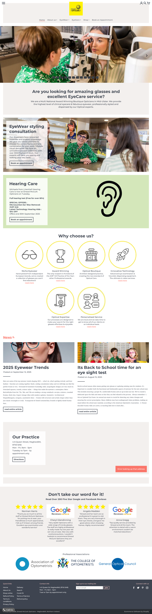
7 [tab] (77, 77)
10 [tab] (89, 77)
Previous (4, 55)
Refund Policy (8, 596)
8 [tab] (81, 77)
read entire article (13, 409)
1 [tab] (53, 77)
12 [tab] (97, 77)
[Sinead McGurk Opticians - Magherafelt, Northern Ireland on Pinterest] (142, 589)
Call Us (9, 609)
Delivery (20, 587)
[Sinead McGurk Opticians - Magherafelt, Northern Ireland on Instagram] (147, 589)
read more (29, 283)
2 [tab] (57, 77)
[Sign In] (141, 3)
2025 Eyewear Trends (26, 367)
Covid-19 (20, 593)
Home (5, 587)
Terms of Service (23, 596)
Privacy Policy (8, 604)
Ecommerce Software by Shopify (136, 611)
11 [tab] (93, 77)
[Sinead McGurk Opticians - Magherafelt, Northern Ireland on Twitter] (138, 589)
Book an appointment (21, 163)
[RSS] (13, 338)
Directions (19, 459)
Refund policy (22, 599)
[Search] (145, 3)
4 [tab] (65, 77)
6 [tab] (73, 77)
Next (147, 55)
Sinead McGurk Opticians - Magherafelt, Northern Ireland (38, 611)
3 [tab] (61, 77)
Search (19, 590)
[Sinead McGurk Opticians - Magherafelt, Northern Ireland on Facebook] (134, 589)
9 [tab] (85, 77)
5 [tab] (69, 77)
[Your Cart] (148, 3)
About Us (6, 590)
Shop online (7, 593)
